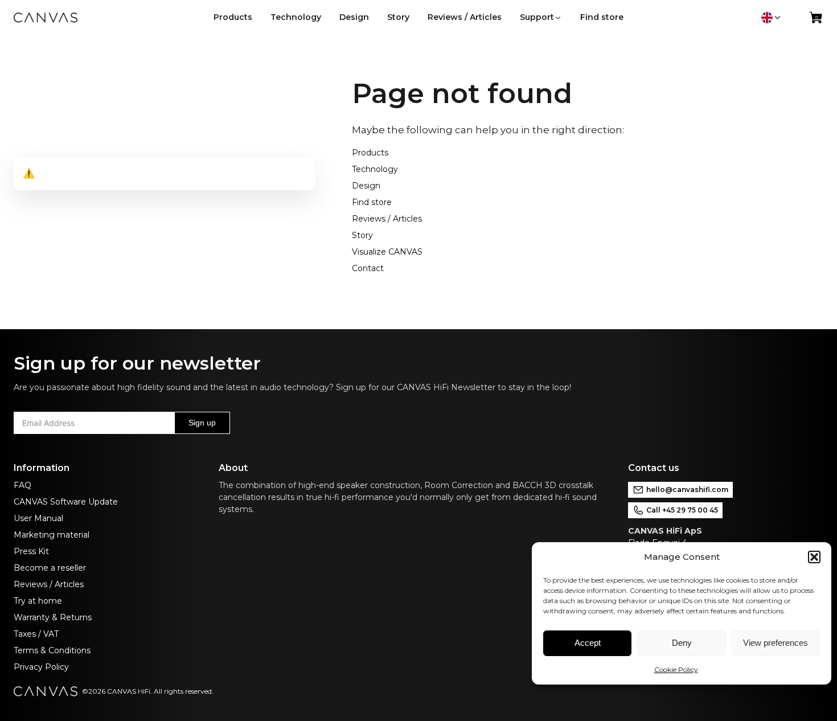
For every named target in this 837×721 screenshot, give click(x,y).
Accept (588, 643)
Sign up (202, 422)
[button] (814, 557)
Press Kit (31, 551)
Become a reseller (50, 568)
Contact (368, 268)
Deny (682, 643)
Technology (375, 169)
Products (370, 153)
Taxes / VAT (36, 634)
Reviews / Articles (387, 219)
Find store (372, 202)
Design (366, 186)
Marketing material (51, 535)
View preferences (775, 643)
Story (362, 235)
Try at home (38, 601)
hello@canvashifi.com (687, 489)
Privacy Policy (41, 667)
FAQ (22, 485)
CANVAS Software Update (66, 502)
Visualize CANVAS (387, 252)
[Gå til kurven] (816, 20)
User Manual (38, 518)
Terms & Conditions (52, 650)
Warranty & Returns (53, 617)
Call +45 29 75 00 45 (682, 510)
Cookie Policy (676, 669)
